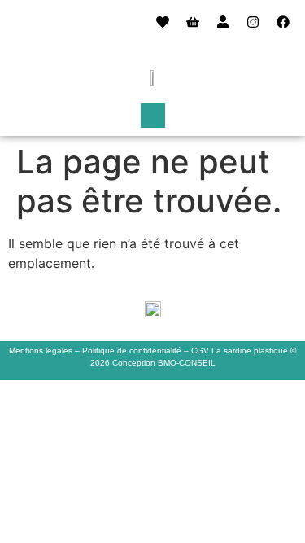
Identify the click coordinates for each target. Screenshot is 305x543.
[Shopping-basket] (193, 22)
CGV (200, 350)
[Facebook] (283, 22)
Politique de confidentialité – (136, 350)
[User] (223, 22)
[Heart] (163, 22)
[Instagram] (253, 22)
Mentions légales (40, 350)
